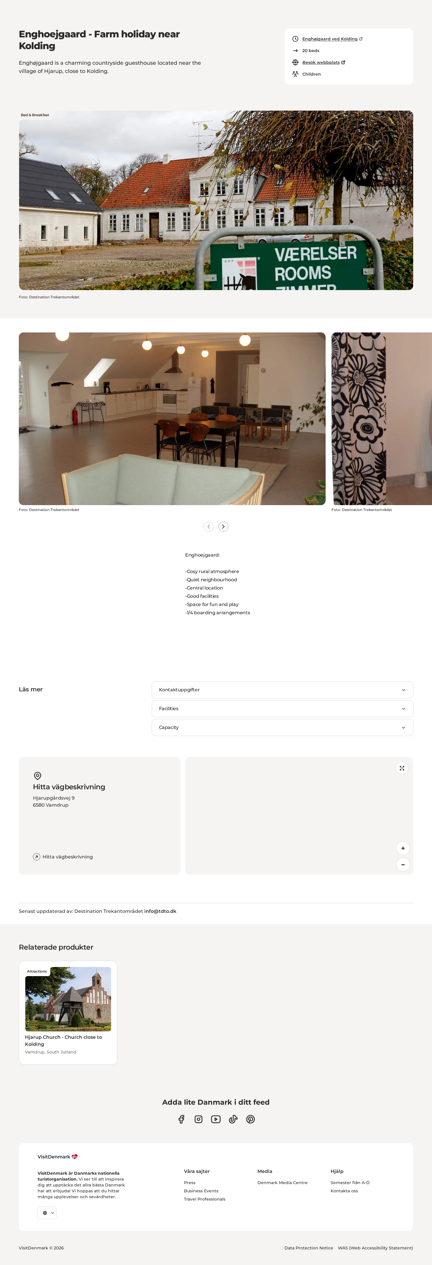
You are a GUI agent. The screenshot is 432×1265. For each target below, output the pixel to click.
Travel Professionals (204, 1199)
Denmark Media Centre (282, 1182)
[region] (299, 816)
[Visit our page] (198, 1119)
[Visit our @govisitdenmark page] (233, 1119)
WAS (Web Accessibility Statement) (375, 1248)
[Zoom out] (403, 865)
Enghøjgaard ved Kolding (330, 38)
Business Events (201, 1191)
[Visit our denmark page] (181, 1119)
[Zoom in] (403, 848)
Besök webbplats (321, 62)
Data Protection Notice (308, 1248)
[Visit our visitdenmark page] (216, 1119)
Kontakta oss (344, 1191)
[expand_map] (402, 768)
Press (189, 1182)
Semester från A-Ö (350, 1182)
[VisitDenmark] (58, 1157)
